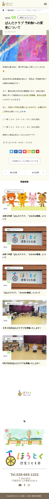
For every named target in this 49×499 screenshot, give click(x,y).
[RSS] (24, 421)
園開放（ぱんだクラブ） (27, 17)
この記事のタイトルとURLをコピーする (24, 161)
